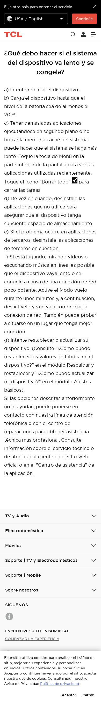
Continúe (84, 18)
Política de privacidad (59, 683)
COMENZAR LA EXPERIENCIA (32, 639)
